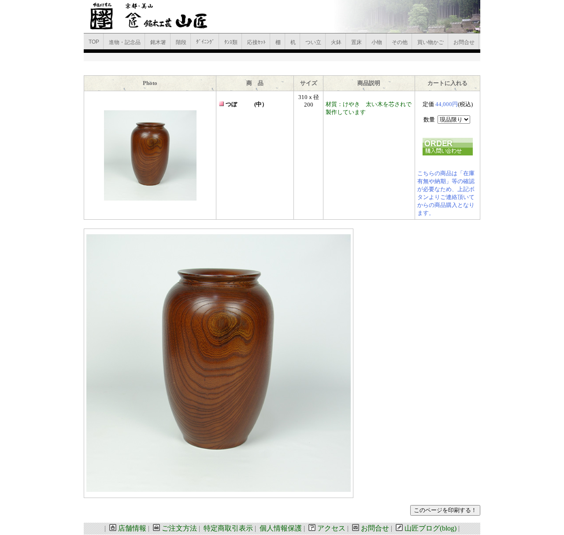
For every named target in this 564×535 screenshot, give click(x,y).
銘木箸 (158, 42)
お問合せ (464, 42)
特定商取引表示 (228, 528)
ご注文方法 (179, 528)
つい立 (313, 42)
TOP (94, 42)
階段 (181, 42)
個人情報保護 (281, 528)
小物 (376, 42)
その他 (400, 42)
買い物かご (430, 42)
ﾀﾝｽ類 (230, 42)
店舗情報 (132, 528)
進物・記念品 (125, 42)
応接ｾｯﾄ (256, 42)
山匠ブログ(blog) (430, 528)
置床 (356, 42)
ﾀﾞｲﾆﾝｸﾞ (205, 42)
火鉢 (336, 42)
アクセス (331, 528)
